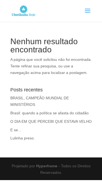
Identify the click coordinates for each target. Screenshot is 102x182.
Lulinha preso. (22, 138)
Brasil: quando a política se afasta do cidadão (49, 113)
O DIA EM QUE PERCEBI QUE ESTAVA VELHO (51, 121)
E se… (16, 130)
